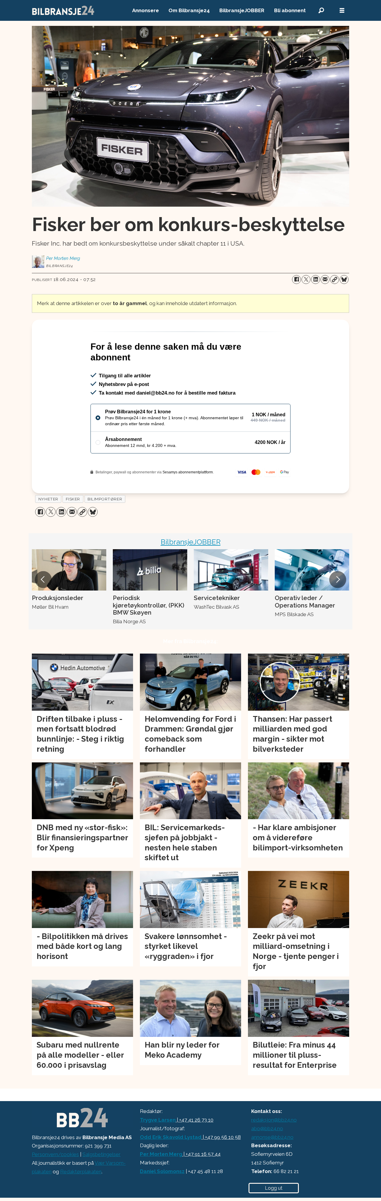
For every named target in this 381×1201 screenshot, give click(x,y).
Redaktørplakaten (81, 1197)
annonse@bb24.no (272, 1163)
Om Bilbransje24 (189, 10)
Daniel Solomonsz (162, 1197)
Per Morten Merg (161, 1180)
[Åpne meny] (342, 10)
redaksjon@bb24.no (274, 1145)
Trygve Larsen (158, 1145)
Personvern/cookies (55, 1180)
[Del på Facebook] (296, 279)
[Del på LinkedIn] (315, 279)
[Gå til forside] (63, 10)
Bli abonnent (290, 10)
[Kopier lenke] (334, 279)
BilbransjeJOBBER (241, 10)
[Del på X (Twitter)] (306, 279)
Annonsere (145, 10)
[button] (43, 605)
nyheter (48, 524)
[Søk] (321, 10)
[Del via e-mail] (325, 279)
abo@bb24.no (267, 1154)
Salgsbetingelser (101, 1180)
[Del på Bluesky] (344, 279)
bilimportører (105, 524)
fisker (73, 524)
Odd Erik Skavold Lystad (171, 1163)
